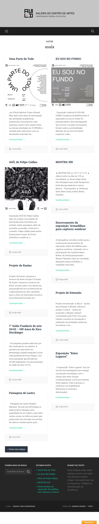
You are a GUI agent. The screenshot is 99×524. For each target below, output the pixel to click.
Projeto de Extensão (68, 292)
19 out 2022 (16, 149)
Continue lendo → (17, 139)
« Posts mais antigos (16, 449)
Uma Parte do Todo (21, 59)
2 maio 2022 (16, 252)
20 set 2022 (63, 149)
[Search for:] (18, 472)
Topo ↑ (91, 506)
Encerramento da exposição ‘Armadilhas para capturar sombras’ (71, 226)
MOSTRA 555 (64, 162)
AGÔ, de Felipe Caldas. (23, 162)
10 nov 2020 (63, 209)
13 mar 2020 (63, 340)
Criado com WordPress (24, 506)
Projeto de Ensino (20, 265)
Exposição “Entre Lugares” (67, 354)
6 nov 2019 (16, 437)
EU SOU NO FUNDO (68, 59)
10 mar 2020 (16, 380)
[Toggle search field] (92, 31)
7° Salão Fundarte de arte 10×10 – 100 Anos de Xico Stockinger (25, 329)
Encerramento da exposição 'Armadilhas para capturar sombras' (48, 489)
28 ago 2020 (63, 279)
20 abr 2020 (16, 313)
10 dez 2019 (63, 407)
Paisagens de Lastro (22, 393)
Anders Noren (79, 506)
